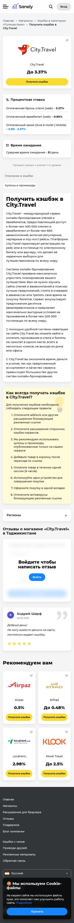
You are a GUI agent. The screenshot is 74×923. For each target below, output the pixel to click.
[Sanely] (22, 6)
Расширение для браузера (22, 812)
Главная (8, 799)
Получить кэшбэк (37, 81)
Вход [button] (63, 6)
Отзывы (8, 818)
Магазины (10, 806)
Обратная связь (14, 860)
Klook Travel (54, 756)
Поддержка (11, 825)
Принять (37, 911)
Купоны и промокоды (20, 185)
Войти (37, 577)
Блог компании (13, 831)
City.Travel (37, 64)
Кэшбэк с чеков (14, 841)
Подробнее (24, 903)
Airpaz (19, 700)
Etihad (54, 700)
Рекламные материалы (19, 854)
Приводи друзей (15, 848)
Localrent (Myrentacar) (19, 756)
